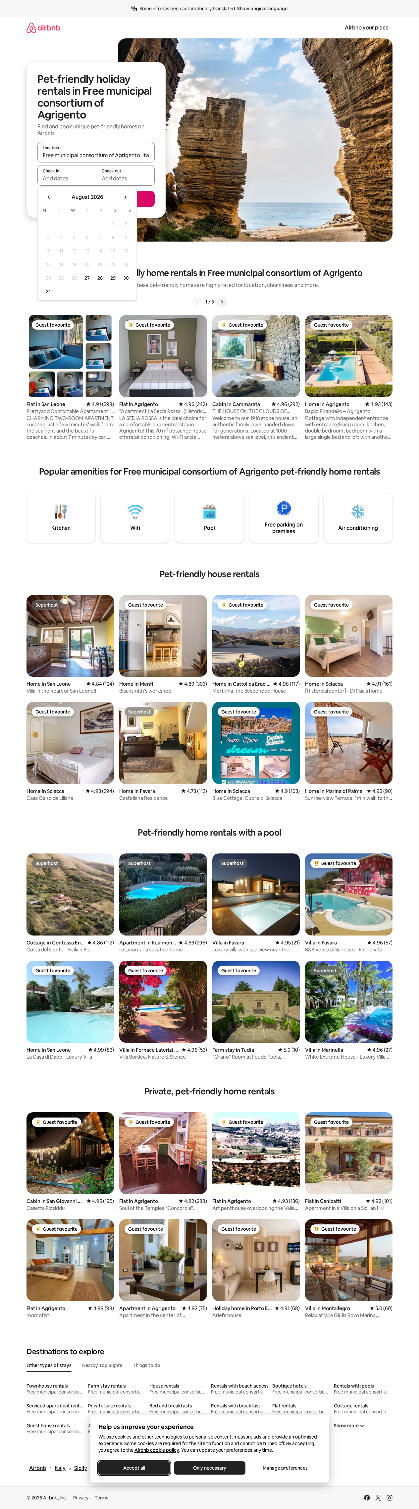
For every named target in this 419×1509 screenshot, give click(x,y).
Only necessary (209, 1468)
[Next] (222, 302)
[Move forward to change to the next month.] (125, 197)
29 (113, 278)
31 (48, 292)
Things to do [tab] (146, 1365)
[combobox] (96, 155)
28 (100, 278)
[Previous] (197, 302)
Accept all (134, 1468)
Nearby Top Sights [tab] (102, 1365)
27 (87, 278)
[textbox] (67, 178)
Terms (101, 1498)
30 (126, 278)
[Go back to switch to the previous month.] (49, 197)
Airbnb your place (367, 27)
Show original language (262, 9)
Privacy (80, 1498)
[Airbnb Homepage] (43, 27)
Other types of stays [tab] (49, 1365)
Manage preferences (285, 1468)
